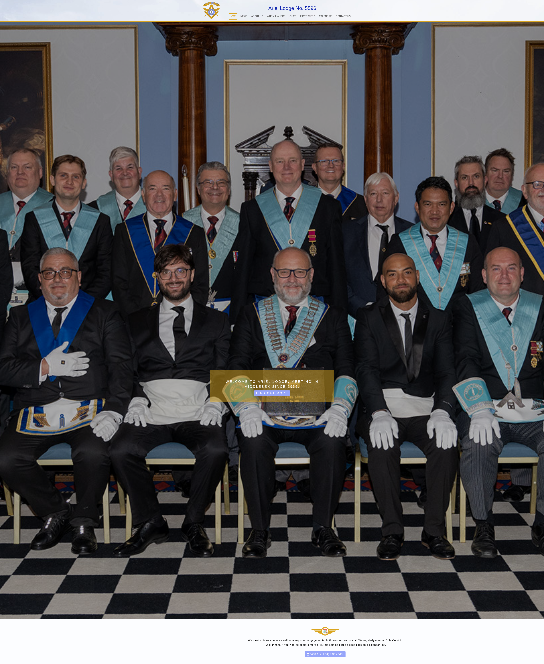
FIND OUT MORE (272, 393)
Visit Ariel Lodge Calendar (326, 654)
